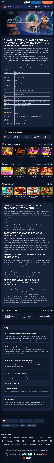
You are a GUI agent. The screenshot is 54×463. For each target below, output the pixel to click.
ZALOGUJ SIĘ (36, 2)
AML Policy (16, 425)
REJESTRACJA (47, 2)
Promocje (23, 425)
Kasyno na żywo (44, 6)
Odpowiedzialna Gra (6, 425)
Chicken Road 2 (25, 6)
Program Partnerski (31, 425)
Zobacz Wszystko (41, 144)
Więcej (44, 310)
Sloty (9, 6)
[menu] (2, 2)
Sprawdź (11, 25)
